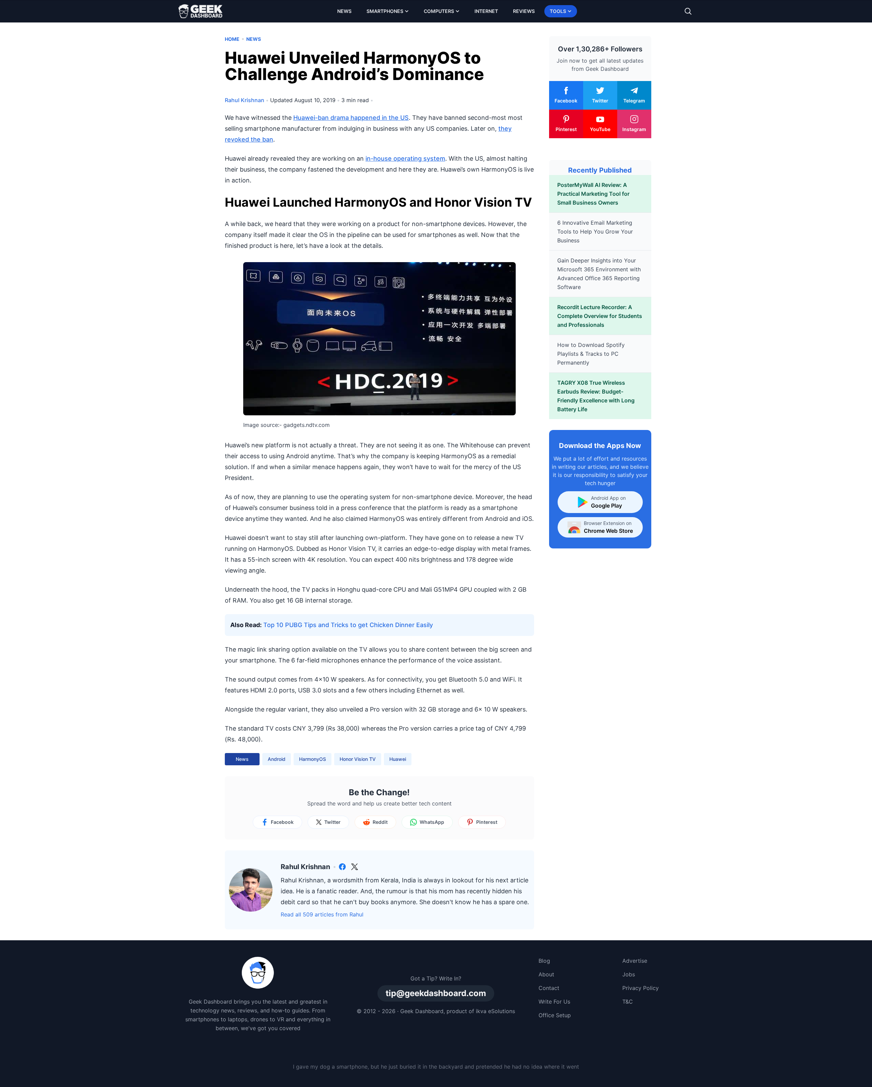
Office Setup (555, 1015)
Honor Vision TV (358, 759)
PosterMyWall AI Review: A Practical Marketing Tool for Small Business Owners (593, 193)
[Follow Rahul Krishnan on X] (354, 866)
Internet (486, 11)
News (344, 11)
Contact (549, 988)
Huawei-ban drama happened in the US (351, 117)
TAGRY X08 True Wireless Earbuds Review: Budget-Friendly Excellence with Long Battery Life (596, 396)
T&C (627, 1001)
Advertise (634, 960)
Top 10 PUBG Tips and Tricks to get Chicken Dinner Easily (348, 624)
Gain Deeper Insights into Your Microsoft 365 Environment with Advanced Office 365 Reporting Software (599, 273)
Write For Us (554, 1001)
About (546, 974)
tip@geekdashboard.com (436, 993)
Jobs (628, 974)
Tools (558, 11)
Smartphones (385, 11)
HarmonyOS (312, 759)
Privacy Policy (640, 988)
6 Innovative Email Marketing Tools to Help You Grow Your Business (595, 231)
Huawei (397, 759)
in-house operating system (405, 158)
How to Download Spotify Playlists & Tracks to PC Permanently (591, 353)
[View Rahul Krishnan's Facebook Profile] (342, 866)
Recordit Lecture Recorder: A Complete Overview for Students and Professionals (599, 316)
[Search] (688, 11)
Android (276, 759)
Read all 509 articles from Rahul (322, 914)
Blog (544, 960)
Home (232, 39)
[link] (342, 866)
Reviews (524, 11)
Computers (439, 11)
